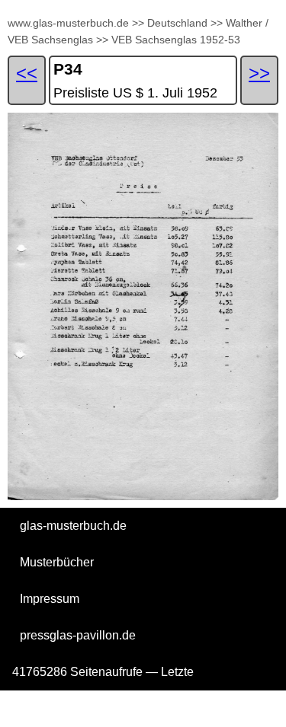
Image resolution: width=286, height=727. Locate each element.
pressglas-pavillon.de (78, 635)
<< (26, 72)
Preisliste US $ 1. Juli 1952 (135, 92)
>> (138, 23)
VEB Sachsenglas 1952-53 (175, 39)
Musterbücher (57, 562)
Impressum (49, 598)
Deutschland (177, 23)
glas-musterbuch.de (73, 525)
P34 (67, 69)
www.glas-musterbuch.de (68, 23)
